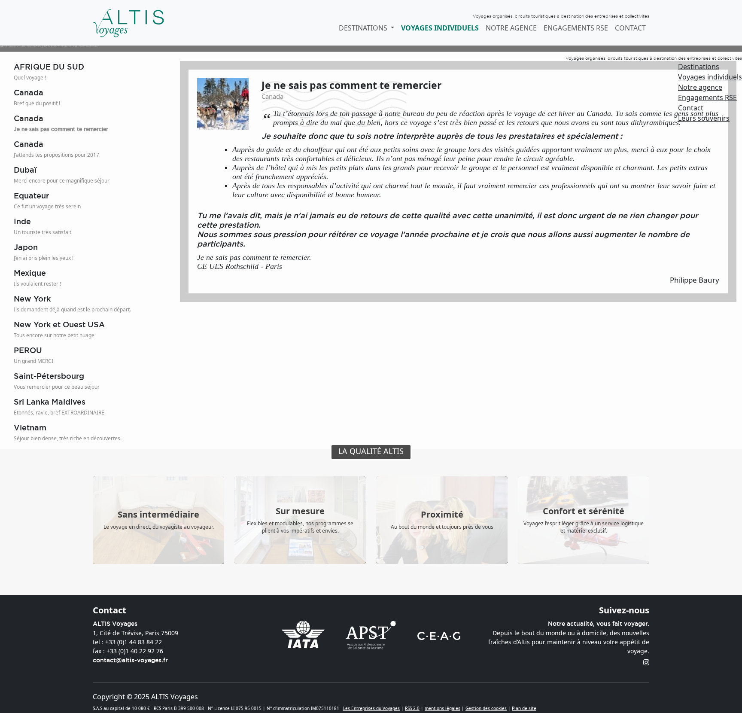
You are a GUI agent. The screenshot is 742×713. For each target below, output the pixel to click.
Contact (630, 28)
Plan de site (524, 708)
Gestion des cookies (486, 708)
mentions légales (442, 708)
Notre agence (511, 28)
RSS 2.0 (412, 708)
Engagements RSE (576, 28)
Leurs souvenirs (704, 118)
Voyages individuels (440, 28)
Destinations (698, 66)
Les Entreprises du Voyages (371, 708)
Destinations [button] (364, 28)
